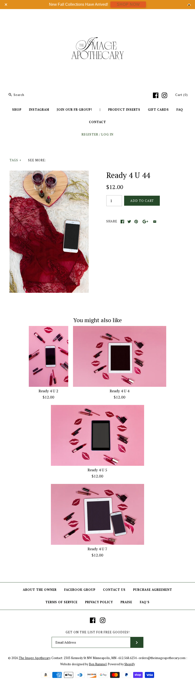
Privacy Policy (99, 602)
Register (90, 134)
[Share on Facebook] (122, 221)
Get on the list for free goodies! (98, 632)
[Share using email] (154, 221)
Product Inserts (124, 110)
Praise (126, 602)
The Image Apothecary (34, 658)
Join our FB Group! (74, 110)
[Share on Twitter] (129, 221)
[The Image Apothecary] (97, 16)
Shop (16, 110)
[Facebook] (155, 95)
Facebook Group (79, 590)
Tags (15, 160)
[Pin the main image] (136, 221)
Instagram (39, 110)
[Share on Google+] (145, 221)
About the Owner (40, 590)
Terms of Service (61, 602)
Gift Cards (158, 110)
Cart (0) (181, 95)
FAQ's (145, 602)
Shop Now (128, 4)
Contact (97, 122)
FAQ (179, 110)
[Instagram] (164, 95)
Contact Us (114, 590)
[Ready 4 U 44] (49, 173)
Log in (107, 134)
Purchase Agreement (152, 590)
